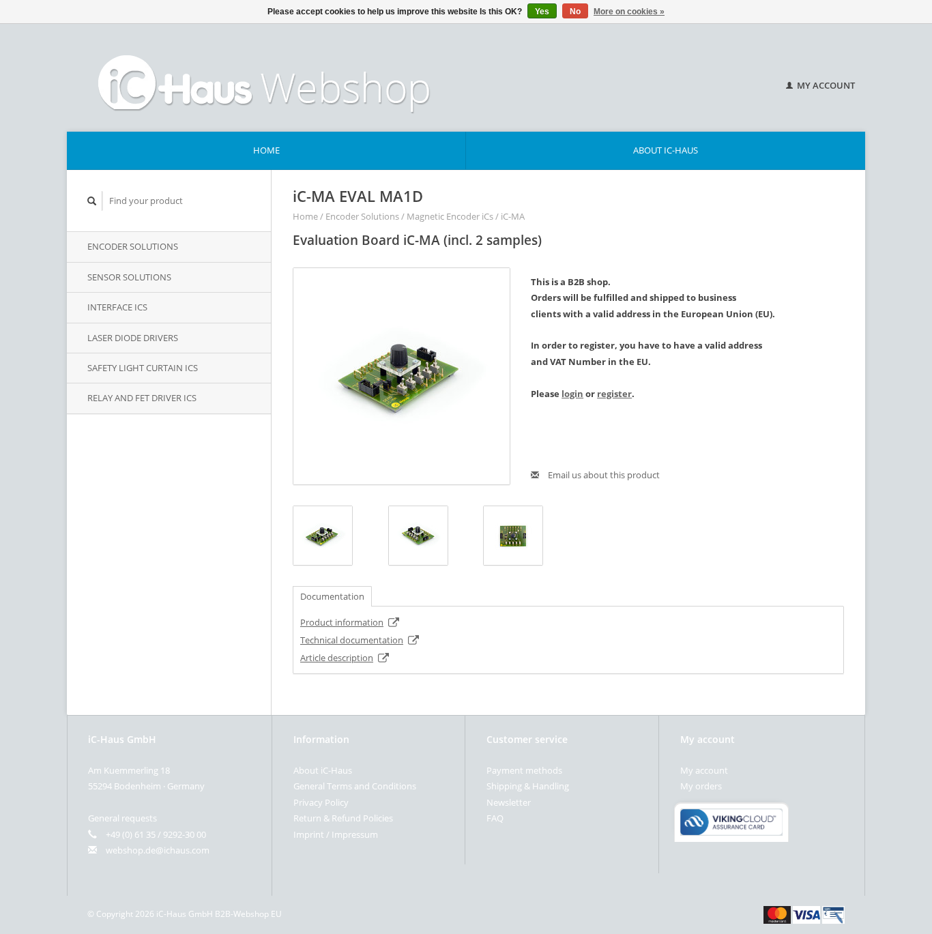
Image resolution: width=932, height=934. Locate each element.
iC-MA (513, 216)
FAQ (495, 818)
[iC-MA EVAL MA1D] (401, 376)
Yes (542, 11)
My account (825, 85)
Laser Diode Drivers (132, 338)
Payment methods (524, 770)
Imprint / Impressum (335, 834)
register (614, 394)
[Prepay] (833, 913)
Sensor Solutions (129, 277)
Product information (341, 622)
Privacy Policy (321, 802)
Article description (336, 658)
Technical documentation (351, 640)
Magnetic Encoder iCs (450, 216)
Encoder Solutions (132, 246)
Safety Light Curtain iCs (142, 368)
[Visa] (806, 913)
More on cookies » (629, 11)
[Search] (92, 201)
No (575, 11)
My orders (701, 786)
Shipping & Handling (527, 786)
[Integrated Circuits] (411, 78)
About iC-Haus (665, 150)
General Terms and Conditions (354, 786)
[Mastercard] (777, 913)
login (572, 394)
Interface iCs (117, 307)
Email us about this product (603, 475)
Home (266, 150)
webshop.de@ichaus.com (157, 850)
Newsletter (508, 802)
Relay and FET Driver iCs (141, 398)
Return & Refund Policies (343, 818)
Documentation (332, 596)
